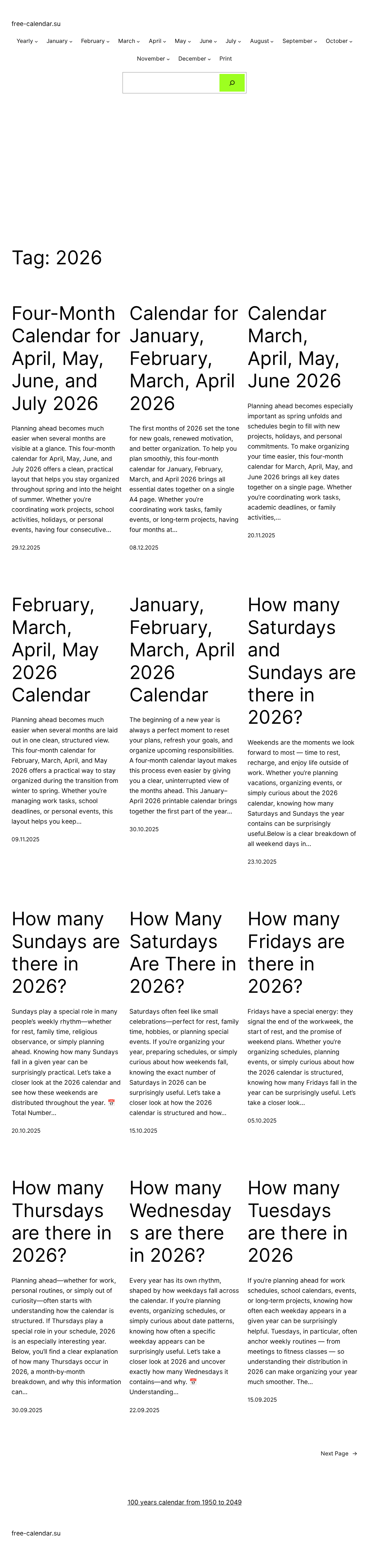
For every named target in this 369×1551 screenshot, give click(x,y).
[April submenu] (164, 41)
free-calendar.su (36, 23)
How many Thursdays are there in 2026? (62, 1221)
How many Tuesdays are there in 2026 (298, 1221)
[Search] (232, 83)
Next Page (339, 1453)
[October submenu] (350, 41)
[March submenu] (138, 41)
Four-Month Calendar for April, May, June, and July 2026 (66, 358)
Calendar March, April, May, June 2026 (294, 347)
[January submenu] (70, 41)
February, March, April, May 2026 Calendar (55, 650)
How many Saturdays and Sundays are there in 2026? (302, 661)
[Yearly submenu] (36, 41)
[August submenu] (272, 41)
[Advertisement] (184, 156)
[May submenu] (189, 41)
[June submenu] (215, 41)
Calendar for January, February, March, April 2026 (183, 358)
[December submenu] (209, 59)
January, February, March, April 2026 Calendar (182, 650)
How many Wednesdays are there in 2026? (180, 1221)
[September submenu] (315, 41)
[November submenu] (168, 59)
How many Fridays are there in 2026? (296, 952)
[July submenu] (239, 41)
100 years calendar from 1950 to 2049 (185, 1502)
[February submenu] (108, 41)
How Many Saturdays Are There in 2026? (182, 952)
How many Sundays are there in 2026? (66, 952)
